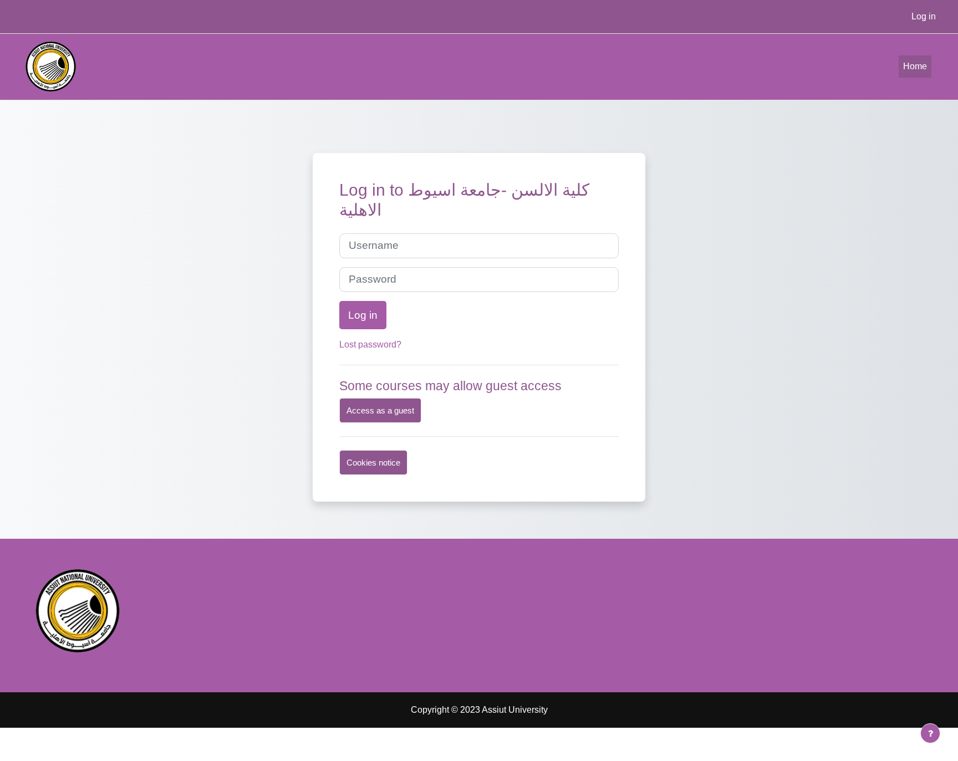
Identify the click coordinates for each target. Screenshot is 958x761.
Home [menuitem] (915, 66)
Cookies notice (373, 462)
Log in (923, 16)
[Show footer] (930, 733)
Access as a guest (380, 410)
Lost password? (370, 344)
